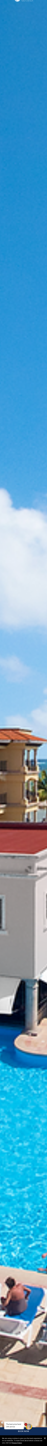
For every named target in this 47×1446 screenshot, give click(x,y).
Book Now (23, 1431)
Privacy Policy (17, 1443)
